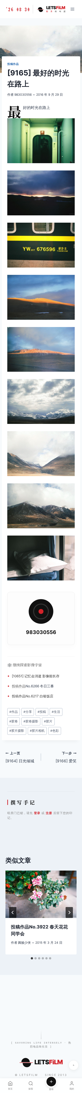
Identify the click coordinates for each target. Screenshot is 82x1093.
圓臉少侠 (24, 942)
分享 (27, 712)
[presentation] (41, 894)
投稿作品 (13, 64)
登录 (37, 813)
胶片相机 (37, 730)
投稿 (15, 686)
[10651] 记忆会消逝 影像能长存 (35, 676)
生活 (56, 712)
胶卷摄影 (30, 721)
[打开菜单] (72, 9)
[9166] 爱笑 (66, 757)
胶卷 (13, 721)
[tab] (32, 958)
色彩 (54, 730)
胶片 (48, 721)
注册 (49, 813)
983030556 (23, 94)
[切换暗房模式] (74, 1065)
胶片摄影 (16, 730)
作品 (22, 686)
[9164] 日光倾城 (19, 757)
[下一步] (69, 912)
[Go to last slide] (12, 912)
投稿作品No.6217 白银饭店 (32, 696)
